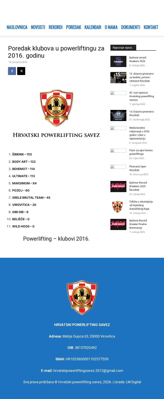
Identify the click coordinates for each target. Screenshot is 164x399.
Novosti (38, 27)
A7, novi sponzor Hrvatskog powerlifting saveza (141, 96)
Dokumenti (130, 27)
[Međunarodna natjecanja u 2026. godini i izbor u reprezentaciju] (118, 131)
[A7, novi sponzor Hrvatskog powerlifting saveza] (118, 96)
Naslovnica (17, 27)
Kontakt (151, 27)
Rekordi (56, 27)
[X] (21, 71)
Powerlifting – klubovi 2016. (56, 239)
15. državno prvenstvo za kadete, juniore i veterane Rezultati (141, 77)
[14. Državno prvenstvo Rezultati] (118, 115)
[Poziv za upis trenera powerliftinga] (118, 154)
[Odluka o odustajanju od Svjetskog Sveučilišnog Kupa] (118, 207)
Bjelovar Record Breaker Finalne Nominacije (138, 224)
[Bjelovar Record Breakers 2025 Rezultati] (118, 186)
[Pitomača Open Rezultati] (118, 170)
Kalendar (93, 27)
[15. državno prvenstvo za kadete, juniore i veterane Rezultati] (118, 77)
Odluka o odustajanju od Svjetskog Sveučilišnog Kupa (141, 205)
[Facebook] (12, 71)
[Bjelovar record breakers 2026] (118, 61)
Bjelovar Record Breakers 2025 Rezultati (138, 186)
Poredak (73, 27)
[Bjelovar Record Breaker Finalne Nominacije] (118, 224)
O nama (111, 27)
